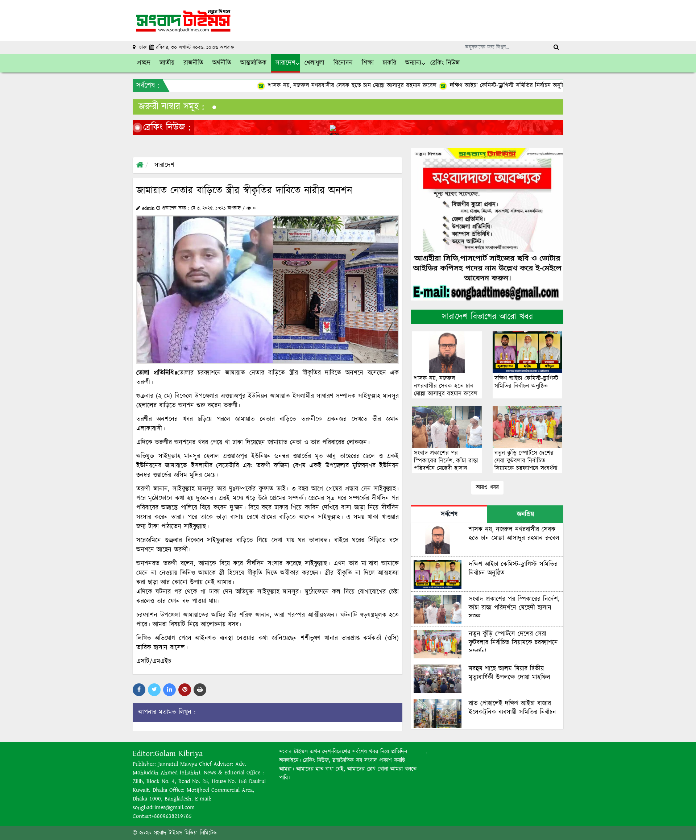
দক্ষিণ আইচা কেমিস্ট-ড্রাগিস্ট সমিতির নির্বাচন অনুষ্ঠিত (440, 85)
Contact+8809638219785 (162, 816)
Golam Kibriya (179, 753)
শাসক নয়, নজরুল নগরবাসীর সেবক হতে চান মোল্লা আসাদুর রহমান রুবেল (283, 85)
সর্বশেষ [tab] (449, 514)
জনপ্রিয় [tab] (525, 514)
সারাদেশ (164, 165)
